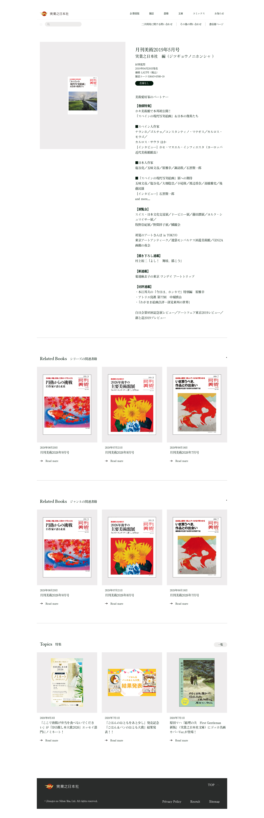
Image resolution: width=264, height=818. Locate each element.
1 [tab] (226, 357)
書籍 (166, 13)
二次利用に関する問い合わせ (157, 24)
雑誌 (151, 13)
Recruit (195, 801)
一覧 (220, 644)
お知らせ (219, 13)
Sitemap (214, 801)
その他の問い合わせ (191, 24)
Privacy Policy (171, 801)
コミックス (199, 13)
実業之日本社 (146, 56)
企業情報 (134, 13)
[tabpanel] (67, 415)
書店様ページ (216, 24)
